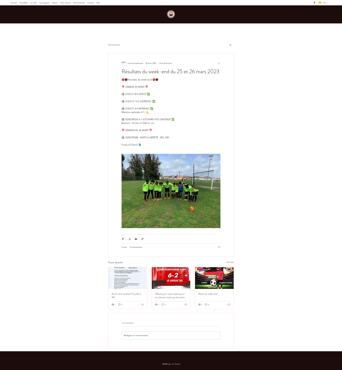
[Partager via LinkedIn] (136, 239)
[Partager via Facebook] (123, 239)
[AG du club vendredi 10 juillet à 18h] (127, 278)
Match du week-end (207, 294)
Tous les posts (114, 45)
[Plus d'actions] (218, 63)
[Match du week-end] (214, 278)
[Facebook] (314, 2)
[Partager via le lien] (142, 239)
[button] (33, 3)
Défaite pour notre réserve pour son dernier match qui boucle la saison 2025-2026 (170, 295)
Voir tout (230, 262)
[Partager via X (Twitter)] (129, 239)
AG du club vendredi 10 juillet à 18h (126, 295)
